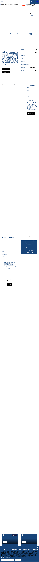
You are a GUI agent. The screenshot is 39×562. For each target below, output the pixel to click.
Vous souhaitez (3, 256)
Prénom (3, 243)
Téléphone (3, 251)
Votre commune (4, 254)
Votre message (4, 259)
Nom (2, 246)
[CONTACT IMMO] (34, 2)
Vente (3, 41)
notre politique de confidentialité (6, 557)
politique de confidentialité (10, 280)
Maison (6, 41)
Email (3, 248)
